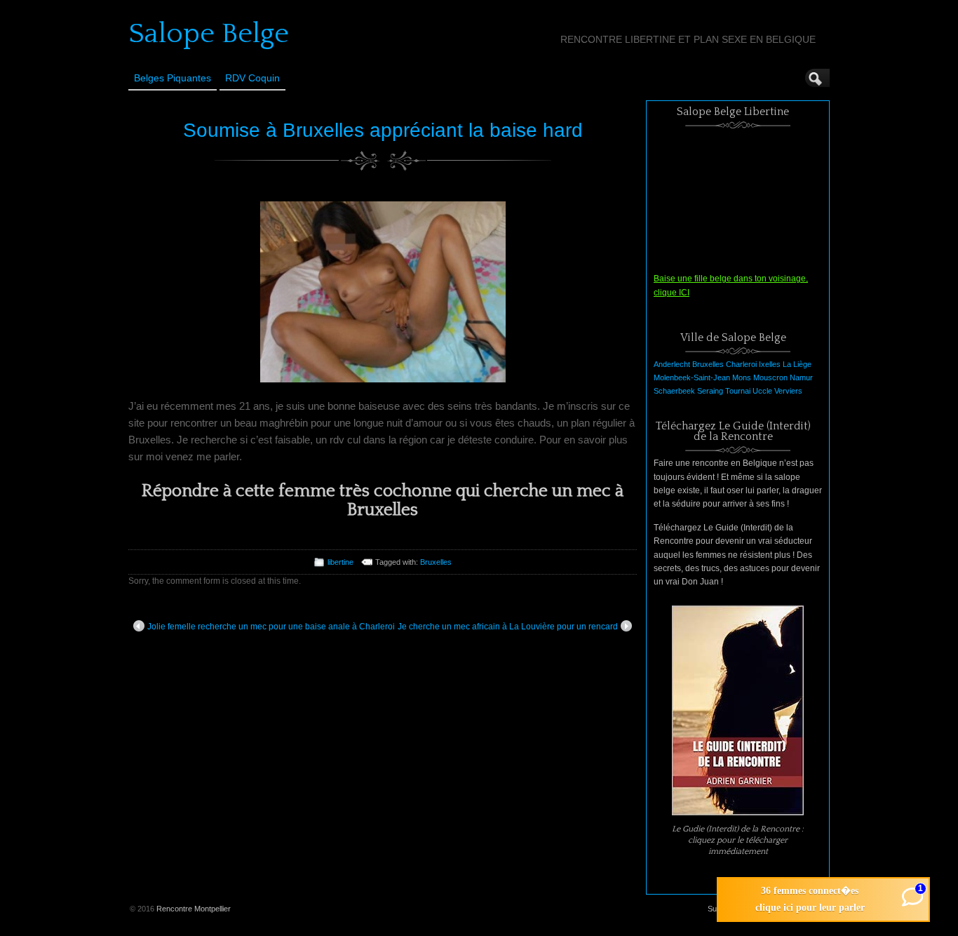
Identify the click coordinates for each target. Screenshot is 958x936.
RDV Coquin (252, 77)
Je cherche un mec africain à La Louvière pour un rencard (508, 626)
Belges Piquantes (172, 77)
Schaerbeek (674, 391)
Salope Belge (208, 33)
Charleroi (741, 364)
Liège (802, 364)
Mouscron (770, 377)
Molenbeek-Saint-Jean (692, 377)
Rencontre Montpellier (193, 908)
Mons (741, 377)
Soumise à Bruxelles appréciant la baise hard (383, 130)
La (787, 364)
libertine (340, 562)
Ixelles (770, 364)
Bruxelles (436, 562)
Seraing (710, 391)
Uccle (762, 391)
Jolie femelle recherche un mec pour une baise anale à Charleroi (271, 626)
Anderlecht (672, 364)
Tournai (737, 391)
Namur (801, 377)
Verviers (788, 391)
